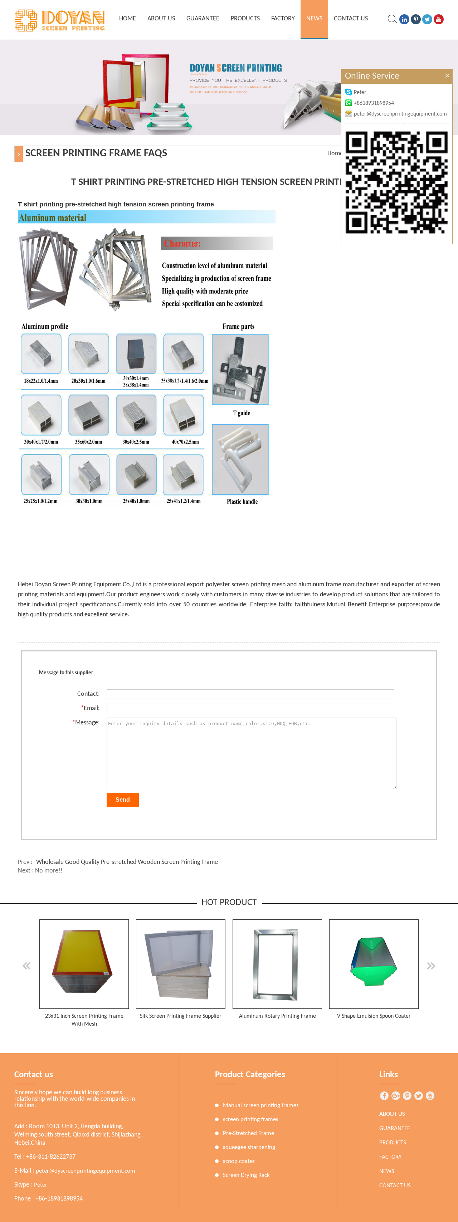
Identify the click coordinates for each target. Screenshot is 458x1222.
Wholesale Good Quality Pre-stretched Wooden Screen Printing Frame (127, 862)
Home (335, 153)
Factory (283, 18)
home (127, 18)
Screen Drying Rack (246, 1175)
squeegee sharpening (249, 1147)
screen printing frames (250, 1119)
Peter (40, 1185)
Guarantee (202, 18)
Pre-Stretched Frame (248, 1133)
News (314, 18)
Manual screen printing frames (261, 1106)
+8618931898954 (374, 103)
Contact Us (351, 18)
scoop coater (239, 1161)
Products (245, 18)
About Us (161, 18)
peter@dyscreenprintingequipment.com (85, 1171)
